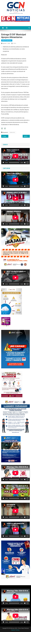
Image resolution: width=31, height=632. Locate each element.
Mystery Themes (15, 630)
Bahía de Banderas (6, 40)
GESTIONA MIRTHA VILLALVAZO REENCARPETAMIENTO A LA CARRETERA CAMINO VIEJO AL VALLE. (27, 136)
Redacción (12, 132)
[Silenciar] (25, 162)
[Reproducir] (3, 162)
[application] (15, 156)
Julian (14, 43)
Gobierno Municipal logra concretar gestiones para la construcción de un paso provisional (6, 136)
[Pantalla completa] (27, 162)
